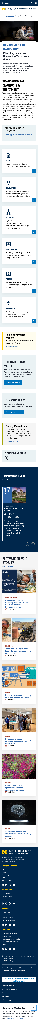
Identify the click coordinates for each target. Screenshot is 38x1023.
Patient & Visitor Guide (9, 896)
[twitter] (10, 885)
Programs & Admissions (9, 933)
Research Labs (6, 915)
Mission (4, 872)
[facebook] (3, 885)
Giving (4, 877)
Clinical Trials (6, 912)
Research (5, 908)
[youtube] (14, 885)
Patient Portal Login (8, 899)
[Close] (34, 1007)
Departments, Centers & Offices (11, 939)
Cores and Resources (8, 920)
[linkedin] (10, 925)
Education (6, 930)
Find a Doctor (6, 893)
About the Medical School (10, 942)
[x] (6, 458)
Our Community (7, 936)
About (3, 869)
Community (5, 875)
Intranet (4, 944)
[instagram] (6, 885)
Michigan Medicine (9, 866)
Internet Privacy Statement (14, 1018)
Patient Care (7, 890)
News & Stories (6, 880)
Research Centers (7, 917)
